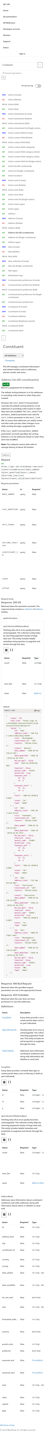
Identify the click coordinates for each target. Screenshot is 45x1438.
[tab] (6, 650)
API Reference (9, 23)
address (39, 609)
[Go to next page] (3, 337)
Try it (5, 384)
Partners (6, 35)
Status (6, 47)
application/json (10, 618)
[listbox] (22, 212)
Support (6, 41)
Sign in (22, 54)
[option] (22, 94)
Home (5, 10)
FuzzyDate (6, 1017)
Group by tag (27, 85)
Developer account (11, 29)
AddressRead (8, 1051)
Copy (38, 710)
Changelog (10, 360)
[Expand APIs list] (40, 64)
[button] (19, 64)
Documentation (10, 16)
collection (28, 609)
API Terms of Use (7, 1425)
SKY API (6, 4)
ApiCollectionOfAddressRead (15, 1030)
